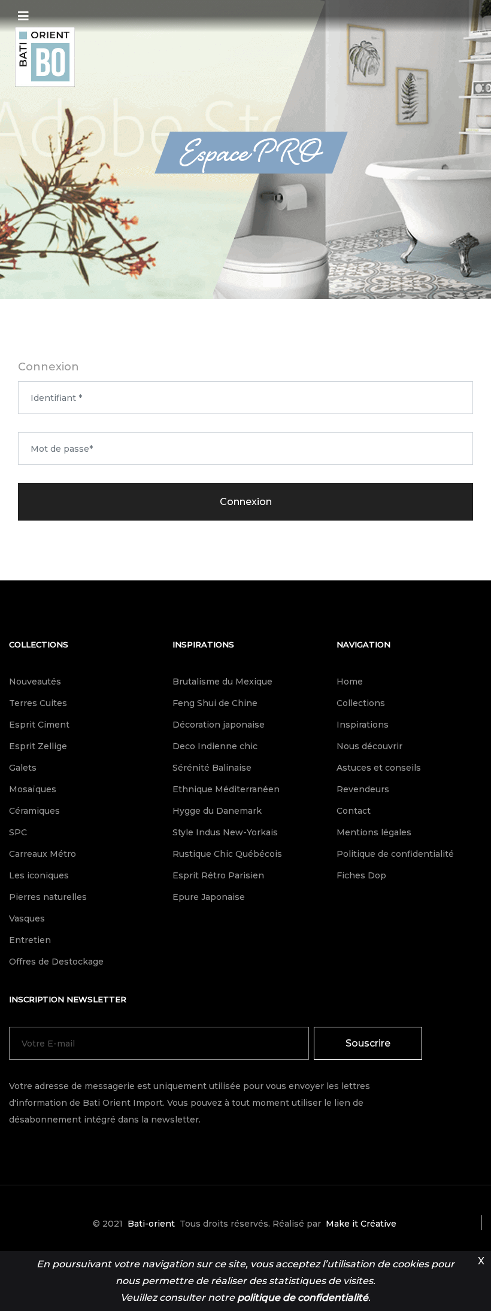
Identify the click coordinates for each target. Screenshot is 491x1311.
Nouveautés (35, 681)
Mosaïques (32, 789)
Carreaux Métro (42, 853)
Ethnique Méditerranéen (226, 789)
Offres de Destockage (56, 961)
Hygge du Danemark (217, 810)
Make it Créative (361, 1223)
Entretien (30, 940)
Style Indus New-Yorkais (225, 832)
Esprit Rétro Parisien (218, 875)
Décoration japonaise (218, 724)
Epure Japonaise (208, 897)
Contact (354, 810)
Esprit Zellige (38, 746)
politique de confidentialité (302, 1297)
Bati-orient (151, 1223)
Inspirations (203, 644)
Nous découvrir (369, 746)
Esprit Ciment (39, 724)
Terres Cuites (38, 703)
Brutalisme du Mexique (222, 681)
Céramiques (34, 810)
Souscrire (367, 1043)
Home (350, 681)
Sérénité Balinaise (211, 767)
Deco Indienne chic (214, 746)
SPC (18, 832)
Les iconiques (39, 875)
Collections (38, 644)
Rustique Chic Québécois (227, 853)
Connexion (246, 501)
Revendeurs (363, 789)
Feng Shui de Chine (214, 703)
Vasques (27, 918)
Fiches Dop (361, 875)
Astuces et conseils (379, 767)
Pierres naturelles (48, 897)
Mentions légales (374, 832)
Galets (23, 767)
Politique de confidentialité (395, 853)
